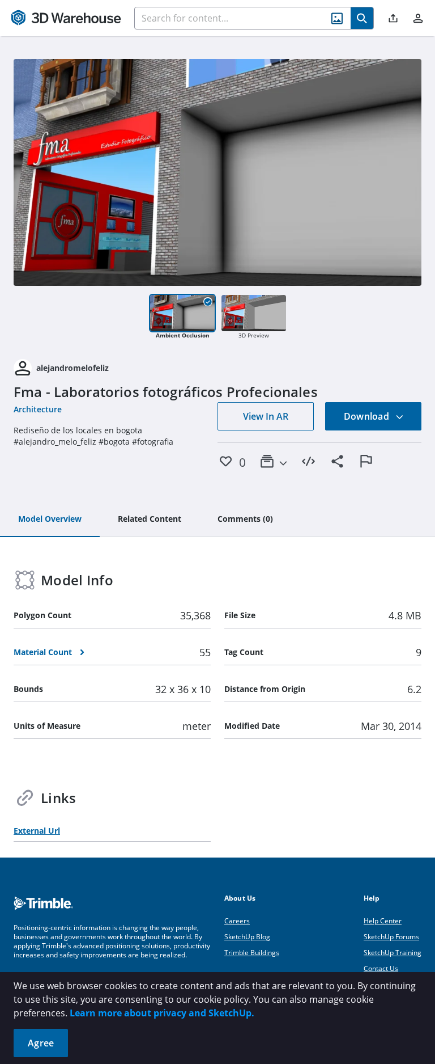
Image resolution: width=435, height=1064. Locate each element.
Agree (41, 1043)
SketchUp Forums (391, 936)
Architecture (38, 409)
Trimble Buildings (251, 952)
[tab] (50, 519)
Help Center (383, 921)
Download (367, 416)
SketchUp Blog (247, 936)
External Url (37, 830)
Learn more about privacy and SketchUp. (162, 1013)
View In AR (265, 416)
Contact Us (381, 968)
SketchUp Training (392, 952)
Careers (237, 921)
